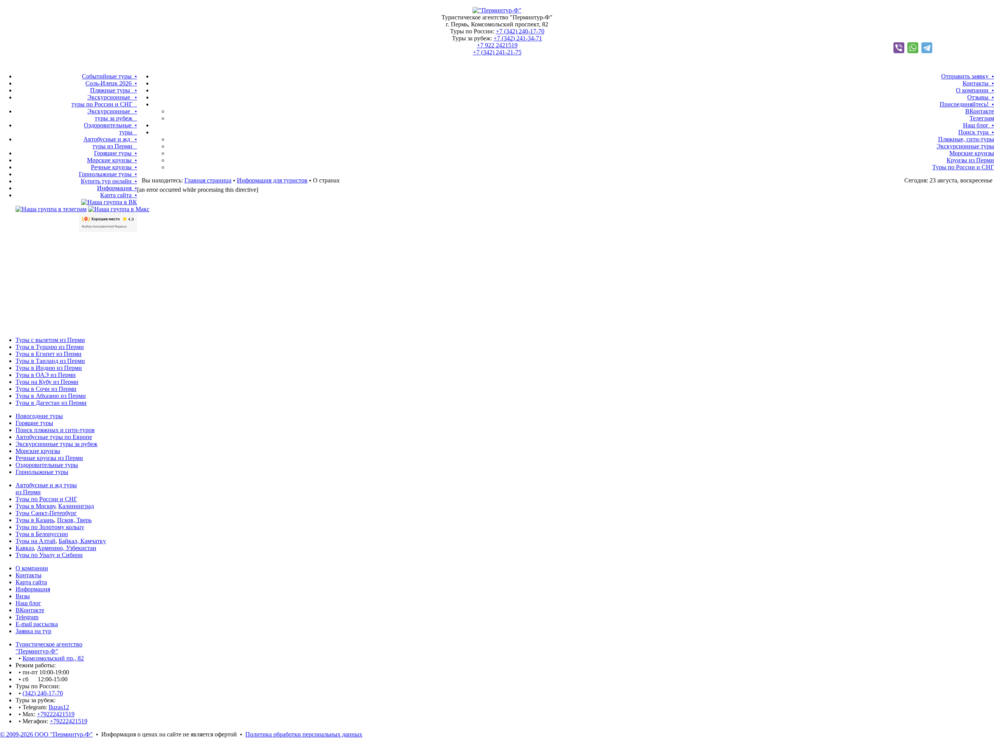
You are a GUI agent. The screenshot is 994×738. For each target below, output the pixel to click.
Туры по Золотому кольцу (50, 527)
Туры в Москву (35, 506)
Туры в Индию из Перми (49, 368)
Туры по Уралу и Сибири (49, 555)
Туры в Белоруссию (42, 534)
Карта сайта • (118, 195)
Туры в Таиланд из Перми (50, 361)
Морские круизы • (112, 160)
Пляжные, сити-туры (966, 139)
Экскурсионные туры (965, 146)
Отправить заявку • (967, 76)
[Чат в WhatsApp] (912, 47)
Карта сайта (31, 582)
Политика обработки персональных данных (303, 734)
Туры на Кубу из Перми (47, 382)
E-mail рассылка (37, 624)
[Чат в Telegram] (926, 47)
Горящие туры (34, 423)
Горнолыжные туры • (108, 174)
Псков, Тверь (74, 520)
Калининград (76, 506)
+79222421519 (56, 714)
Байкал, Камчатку (82, 541)
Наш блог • (978, 125)
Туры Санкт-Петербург (46, 513)
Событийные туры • (109, 76)
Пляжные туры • (113, 90)
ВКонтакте (979, 111)
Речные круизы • (114, 167)
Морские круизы (971, 153)
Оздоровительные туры (47, 465)
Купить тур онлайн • (109, 181)
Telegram (27, 617)
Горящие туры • (115, 153)
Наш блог (28, 603)
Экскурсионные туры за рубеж (56, 444)
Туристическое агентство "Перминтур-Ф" (49, 648)
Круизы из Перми (970, 160)
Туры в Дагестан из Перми (51, 402)
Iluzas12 (59, 707)
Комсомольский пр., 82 (53, 658)
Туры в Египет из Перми (49, 354)
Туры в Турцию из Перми (50, 347)
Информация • (117, 188)
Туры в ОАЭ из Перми (46, 375)
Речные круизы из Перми (49, 458)
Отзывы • (980, 97)
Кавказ (25, 548)
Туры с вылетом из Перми (50, 340)
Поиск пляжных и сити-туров (55, 430)
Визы (23, 596)
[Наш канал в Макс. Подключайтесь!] (118, 209)
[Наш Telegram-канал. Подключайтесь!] (51, 209)
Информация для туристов (272, 180)
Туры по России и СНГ (963, 167)
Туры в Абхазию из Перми (51, 395)
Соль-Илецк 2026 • (111, 83)
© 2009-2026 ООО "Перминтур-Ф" (46, 734)
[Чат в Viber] (898, 47)
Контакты (29, 575)
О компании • (975, 90)
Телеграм (982, 118)
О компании (32, 568)
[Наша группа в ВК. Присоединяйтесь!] (109, 202)
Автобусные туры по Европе (54, 437)
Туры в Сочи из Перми (46, 388)
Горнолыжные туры (42, 472)
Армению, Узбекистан (66, 548)
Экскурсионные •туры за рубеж (112, 115)
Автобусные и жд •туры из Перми (110, 142)
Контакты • (978, 83)
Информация (33, 589)
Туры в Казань (35, 520)
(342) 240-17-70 (43, 693)
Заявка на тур (33, 631)
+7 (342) (520, 31)
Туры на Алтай (36, 541)
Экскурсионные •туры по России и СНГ (104, 101)
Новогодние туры (39, 416)
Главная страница (207, 180)
